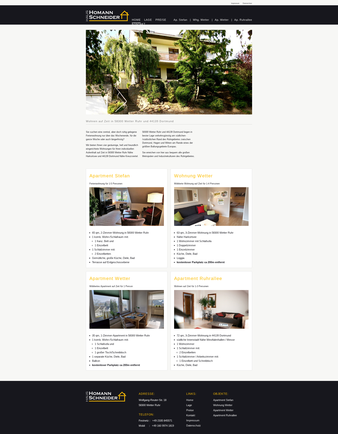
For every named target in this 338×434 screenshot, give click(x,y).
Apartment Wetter (223, 410)
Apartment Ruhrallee (225, 415)
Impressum (235, 3)
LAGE (148, 19)
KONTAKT (138, 23)
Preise (190, 410)
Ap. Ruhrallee (243, 19)
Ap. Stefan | (183, 19)
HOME (136, 19)
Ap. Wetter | (223, 19)
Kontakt (190, 415)
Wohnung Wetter (222, 405)
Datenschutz (247, 3)
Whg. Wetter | (203, 19)
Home (189, 399)
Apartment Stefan (223, 399)
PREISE (160, 19)
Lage (189, 405)
